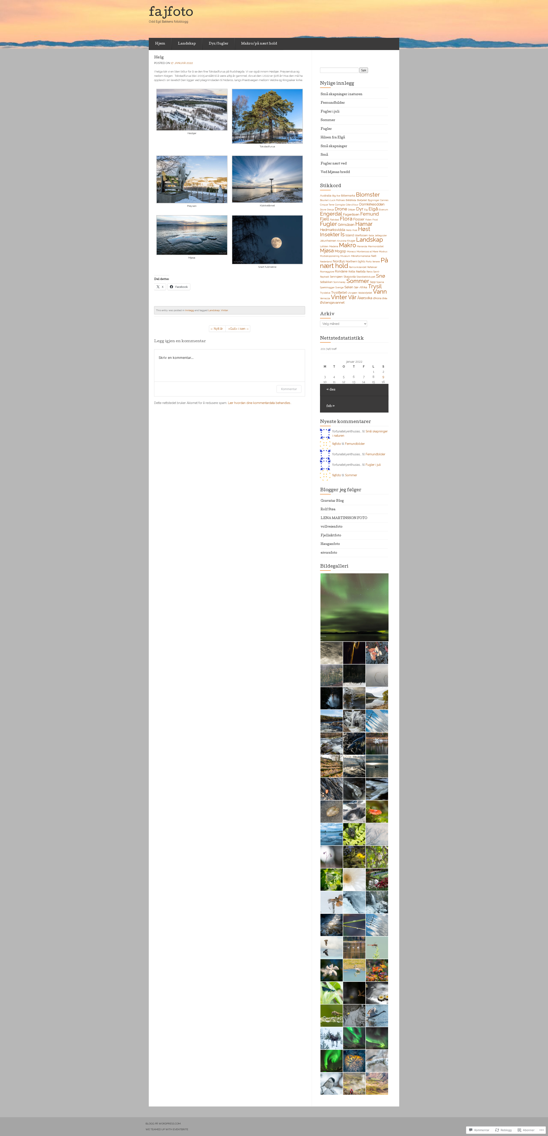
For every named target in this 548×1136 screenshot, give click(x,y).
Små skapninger (334, 146)
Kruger (351, 240)
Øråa (384, 298)
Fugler (326, 129)
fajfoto (336, 443)
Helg (159, 57)
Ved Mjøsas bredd (335, 172)
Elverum (383, 209)
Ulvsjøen (352, 292)
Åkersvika (364, 298)
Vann (380, 291)
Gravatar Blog (332, 501)
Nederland (326, 261)
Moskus (383, 251)
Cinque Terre (327, 204)
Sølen (348, 287)
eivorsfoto (329, 553)
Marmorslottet (376, 246)
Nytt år (218, 328)
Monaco (351, 251)
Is (343, 234)
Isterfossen (361, 235)
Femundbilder (333, 103)
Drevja (330, 209)
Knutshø (341, 241)
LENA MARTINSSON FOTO (344, 518)
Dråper (351, 209)
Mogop (340, 251)
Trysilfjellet (339, 292)
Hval (354, 230)
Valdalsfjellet (365, 292)
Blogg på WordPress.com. (163, 1123)
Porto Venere (373, 261)
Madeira (333, 246)
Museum (345, 256)
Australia (325, 195)
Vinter (224, 310)
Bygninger (373, 200)
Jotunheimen (328, 240)
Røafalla (361, 271)
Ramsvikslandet (357, 267)
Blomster (368, 194)
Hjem (160, 44)
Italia (371, 235)
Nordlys (339, 261)
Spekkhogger (327, 287)
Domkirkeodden (371, 204)
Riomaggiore (327, 271)
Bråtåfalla (351, 200)
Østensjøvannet (332, 302)
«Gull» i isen (236, 328)
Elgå (373, 209)
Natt (373, 255)
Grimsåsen (346, 225)
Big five (336, 195)
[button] (192, 112)
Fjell (324, 219)
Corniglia (340, 204)
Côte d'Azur (352, 204)
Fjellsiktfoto (331, 535)
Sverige (339, 287)
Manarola (362, 246)
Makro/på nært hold (259, 44)
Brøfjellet (362, 200)
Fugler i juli (330, 111)
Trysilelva (325, 292)
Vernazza (325, 298)
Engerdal (331, 214)
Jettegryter (381, 235)
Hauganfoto (330, 544)
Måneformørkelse (360, 256)
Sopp (373, 282)
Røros (369, 271)
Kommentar (289, 389)
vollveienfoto (331, 526)
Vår (352, 297)
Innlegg (189, 310)
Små (324, 155)
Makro (347, 245)
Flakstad (334, 219)
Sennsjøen (336, 276)
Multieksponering (330, 256)
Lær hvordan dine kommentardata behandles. (259, 403)
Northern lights (355, 261)
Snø (380, 276)
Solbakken (326, 282)
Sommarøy (339, 282)
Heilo (348, 230)
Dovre (323, 209)
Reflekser (372, 267)
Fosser (359, 219)
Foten (368, 219)
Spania (380, 282)
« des (330, 390)
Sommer (328, 120)
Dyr (359, 209)
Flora (346, 219)
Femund (369, 214)
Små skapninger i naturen (341, 94)
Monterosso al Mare (367, 251)
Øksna (377, 298)
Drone (341, 209)
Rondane (341, 271)
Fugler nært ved (334, 163)
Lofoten (324, 246)
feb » (330, 406)
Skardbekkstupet (366, 276)
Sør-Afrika (360, 287)
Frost (375, 219)
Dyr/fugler (218, 44)
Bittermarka (348, 195)
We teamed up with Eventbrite (167, 1129)
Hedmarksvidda (332, 230)
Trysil (375, 286)
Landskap (187, 44)
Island (349, 235)
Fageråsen (351, 214)
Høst (364, 229)
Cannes (384, 200)
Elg (366, 209)
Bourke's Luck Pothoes (332, 200)
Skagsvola (350, 276)
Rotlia (351, 271)
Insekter (330, 234)
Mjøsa (327, 251)
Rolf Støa (328, 509)
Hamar (363, 223)
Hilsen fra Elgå (333, 137)
